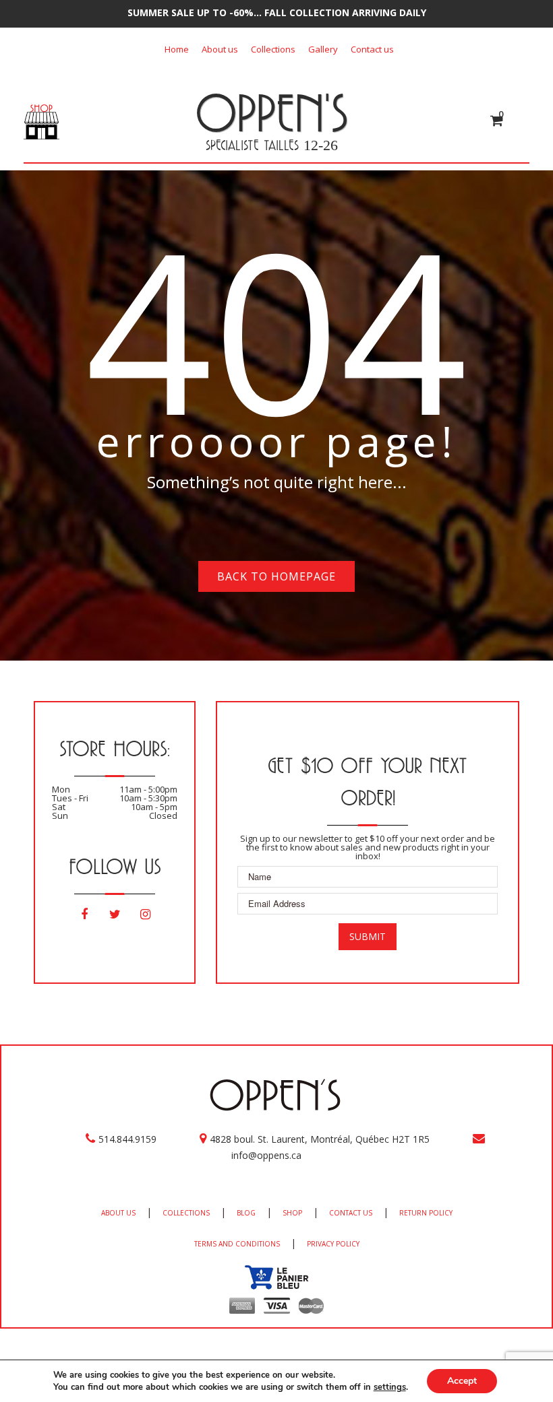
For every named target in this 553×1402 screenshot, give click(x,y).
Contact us (372, 49)
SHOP (292, 1212)
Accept (462, 1380)
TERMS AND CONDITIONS (237, 1243)
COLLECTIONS (186, 1212)
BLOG (246, 1212)
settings (390, 1387)
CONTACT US (350, 1212)
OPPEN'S (271, 112)
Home (177, 49)
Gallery (323, 49)
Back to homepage (276, 576)
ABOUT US (118, 1212)
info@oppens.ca (266, 1155)
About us (220, 49)
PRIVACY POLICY (333, 1243)
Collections (273, 49)
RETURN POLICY (426, 1212)
